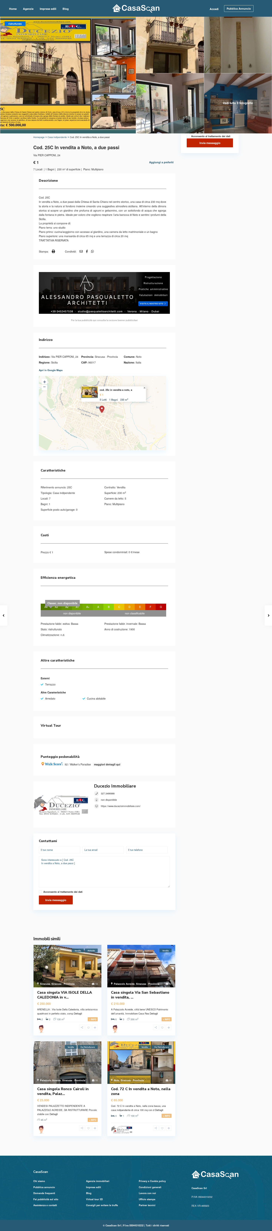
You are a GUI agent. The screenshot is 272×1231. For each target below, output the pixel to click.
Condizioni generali (150, 1187)
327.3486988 (108, 793)
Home (13, 9)
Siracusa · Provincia (106, 357)
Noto (139, 357)
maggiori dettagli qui (107, 764)
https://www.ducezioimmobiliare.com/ (121, 806)
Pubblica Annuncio (239, 8)
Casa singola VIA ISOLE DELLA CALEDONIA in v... (64, 995)
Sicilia (54, 362)
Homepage (39, 137)
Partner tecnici (147, 1205)
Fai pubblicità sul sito (45, 1199)
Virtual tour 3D (94, 1199)
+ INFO (92, 1019)
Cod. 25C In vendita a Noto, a (116, 390)
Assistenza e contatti (45, 1205)
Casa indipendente (57, 137)
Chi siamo (39, 1181)
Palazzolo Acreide (124, 984)
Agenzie (28, 9)
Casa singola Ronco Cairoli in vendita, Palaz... (63, 1091)
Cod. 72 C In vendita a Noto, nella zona (140, 1091)
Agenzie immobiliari (97, 1181)
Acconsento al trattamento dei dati (63, 891)
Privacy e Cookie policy (152, 1181)
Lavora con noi (147, 1193)
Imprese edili (48, 9)
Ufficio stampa (147, 1199)
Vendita (121, 487)
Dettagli (78, 1013)
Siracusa (45, 984)
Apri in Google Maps (51, 370)
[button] (104, 923)
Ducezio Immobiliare (115, 786)
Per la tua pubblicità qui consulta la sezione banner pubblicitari (104, 320)
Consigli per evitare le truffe (102, 1205)
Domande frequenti (44, 1193)
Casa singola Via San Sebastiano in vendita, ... (140, 995)
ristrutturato (55, 629)
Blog (66, 9)
